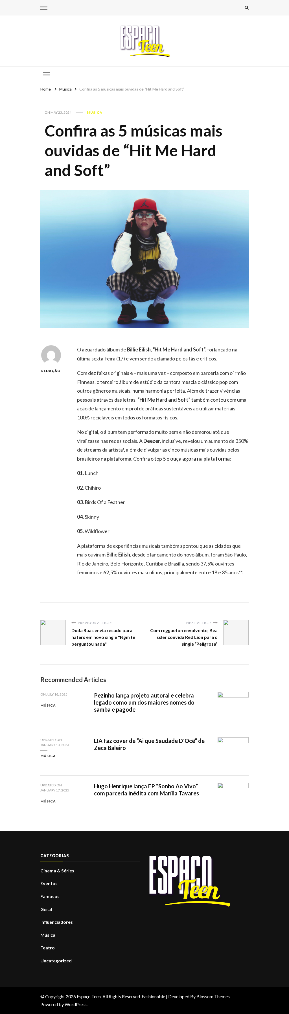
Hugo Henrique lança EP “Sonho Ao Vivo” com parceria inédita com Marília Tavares (146, 790)
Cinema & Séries (57, 870)
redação (51, 371)
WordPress (76, 1004)
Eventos (49, 883)
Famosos (50, 896)
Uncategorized (56, 960)
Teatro (47, 947)
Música (94, 112)
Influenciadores (56, 922)
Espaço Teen (89, 996)
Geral (46, 909)
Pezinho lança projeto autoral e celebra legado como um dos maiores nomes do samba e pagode (144, 702)
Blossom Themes (213, 996)
